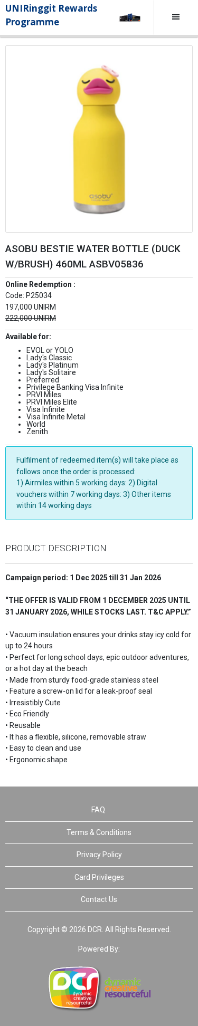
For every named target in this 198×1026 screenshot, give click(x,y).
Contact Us (99, 899)
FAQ (98, 810)
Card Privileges (99, 877)
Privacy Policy (99, 854)
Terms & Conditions (99, 832)
